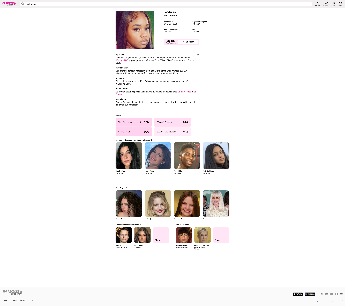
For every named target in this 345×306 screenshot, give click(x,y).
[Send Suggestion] (197, 55)
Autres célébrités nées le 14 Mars (128, 225)
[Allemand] (341, 294)
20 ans (195, 31)
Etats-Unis (169, 31)
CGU (31, 301)
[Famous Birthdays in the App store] (298, 294)
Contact (14, 301)
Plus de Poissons (182, 225)
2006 (175, 24)
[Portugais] (331, 294)
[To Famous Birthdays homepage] (9, 3)
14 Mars (167, 24)
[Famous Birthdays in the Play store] (310, 294)
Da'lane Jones (184, 91)
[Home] (86, 293)
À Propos (5, 301)
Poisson (196, 24)
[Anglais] (322, 294)
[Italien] (336, 294)
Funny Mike (121, 60)
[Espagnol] (326, 294)
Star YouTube (170, 15)
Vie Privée (23, 301)
